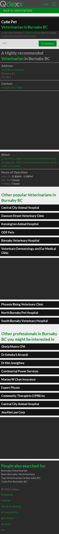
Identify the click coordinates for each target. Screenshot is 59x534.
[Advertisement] (29, 120)
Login (46, 4)
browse (6, 524)
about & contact (11, 506)
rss (3, 530)
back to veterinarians (17, 10)
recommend (47, 43)
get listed (7, 518)
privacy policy (10, 512)
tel (11, 87)
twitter (5, 500)
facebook (7, 494)
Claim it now (30, 32)
